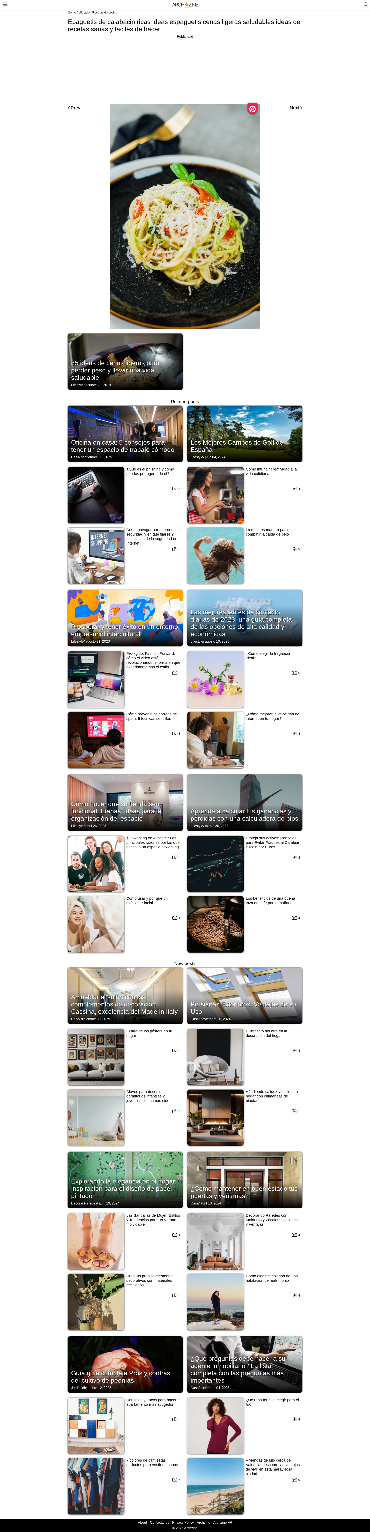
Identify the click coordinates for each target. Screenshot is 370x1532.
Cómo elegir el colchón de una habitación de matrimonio (272, 1278)
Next (294, 107)
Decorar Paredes (84, 1203)
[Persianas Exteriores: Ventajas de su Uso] (244, 995)
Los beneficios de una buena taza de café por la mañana (270, 900)
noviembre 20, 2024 (215, 1019)
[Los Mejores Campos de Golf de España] (244, 433)
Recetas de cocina (104, 12)
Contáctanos (159, 1522)
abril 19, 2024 (109, 1203)
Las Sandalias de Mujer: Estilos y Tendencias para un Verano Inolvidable (153, 1220)
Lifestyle (84, 12)
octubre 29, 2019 (98, 385)
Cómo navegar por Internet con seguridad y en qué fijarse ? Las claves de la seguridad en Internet (153, 536)
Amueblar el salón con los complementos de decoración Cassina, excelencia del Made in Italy (124, 1004)
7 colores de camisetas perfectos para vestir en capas (152, 1462)
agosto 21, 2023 (97, 641)
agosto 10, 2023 (217, 641)
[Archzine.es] (185, 5)
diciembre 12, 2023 (96, 1388)
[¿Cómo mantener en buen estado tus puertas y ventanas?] (244, 1179)
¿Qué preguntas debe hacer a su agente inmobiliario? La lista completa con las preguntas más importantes (238, 1369)
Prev (75, 107)
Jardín (76, 1388)
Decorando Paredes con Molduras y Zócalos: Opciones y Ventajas (272, 1220)
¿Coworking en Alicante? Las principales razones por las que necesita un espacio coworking (153, 842)
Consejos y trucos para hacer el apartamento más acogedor (153, 1402)
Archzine (203, 1522)
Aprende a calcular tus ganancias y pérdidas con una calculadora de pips (244, 815)
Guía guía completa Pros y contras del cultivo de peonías (120, 1377)
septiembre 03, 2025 (96, 457)
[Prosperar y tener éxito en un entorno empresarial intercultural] (125, 618)
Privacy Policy (183, 1522)
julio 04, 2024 (215, 457)
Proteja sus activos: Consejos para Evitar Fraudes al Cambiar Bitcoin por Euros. (272, 842)
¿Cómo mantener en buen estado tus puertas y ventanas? (244, 1192)
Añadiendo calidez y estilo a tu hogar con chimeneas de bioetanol (272, 1096)
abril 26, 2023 (95, 826)
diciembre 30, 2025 (95, 1019)
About (142, 1522)
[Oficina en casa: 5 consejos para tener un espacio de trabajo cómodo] (125, 433)
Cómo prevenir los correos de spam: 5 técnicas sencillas (151, 716)
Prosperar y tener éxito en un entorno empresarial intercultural (124, 630)
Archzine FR (222, 1522)
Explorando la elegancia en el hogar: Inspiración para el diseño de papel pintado (124, 1188)
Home (72, 12)
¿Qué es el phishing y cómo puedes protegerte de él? (150, 471)
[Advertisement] (185, 69)
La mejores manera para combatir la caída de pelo (267, 532)
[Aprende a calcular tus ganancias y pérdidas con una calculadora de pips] (244, 802)
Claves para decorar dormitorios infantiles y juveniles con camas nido (147, 1096)
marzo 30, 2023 (216, 826)
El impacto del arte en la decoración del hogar (266, 1033)
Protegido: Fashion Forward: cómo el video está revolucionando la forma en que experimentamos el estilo (153, 660)
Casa (75, 457)
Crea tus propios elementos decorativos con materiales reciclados (149, 1280)
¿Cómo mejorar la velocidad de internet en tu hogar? (272, 716)
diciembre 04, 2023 (215, 1388)
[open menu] (4, 3)
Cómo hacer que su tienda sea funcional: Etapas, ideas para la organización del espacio (116, 811)
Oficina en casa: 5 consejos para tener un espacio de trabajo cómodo (123, 446)
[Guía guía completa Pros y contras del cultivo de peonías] (125, 1364)
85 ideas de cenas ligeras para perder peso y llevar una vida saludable (115, 370)
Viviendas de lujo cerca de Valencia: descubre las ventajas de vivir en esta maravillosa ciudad (273, 1467)
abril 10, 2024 (210, 1203)
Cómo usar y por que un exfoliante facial (147, 900)
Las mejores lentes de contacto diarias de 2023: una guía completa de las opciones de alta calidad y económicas (241, 623)
